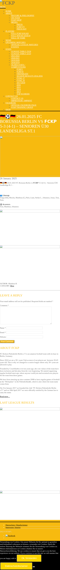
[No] (34, 566)
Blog (12, 286)
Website (3, 337)
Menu (3, 7)
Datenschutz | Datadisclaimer (16, 525)
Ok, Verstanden (29, 558)
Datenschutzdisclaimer (16, 566)
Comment (4, 305)
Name (3, 328)
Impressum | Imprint (13, 527)
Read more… (5, 396)
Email (3, 332)
